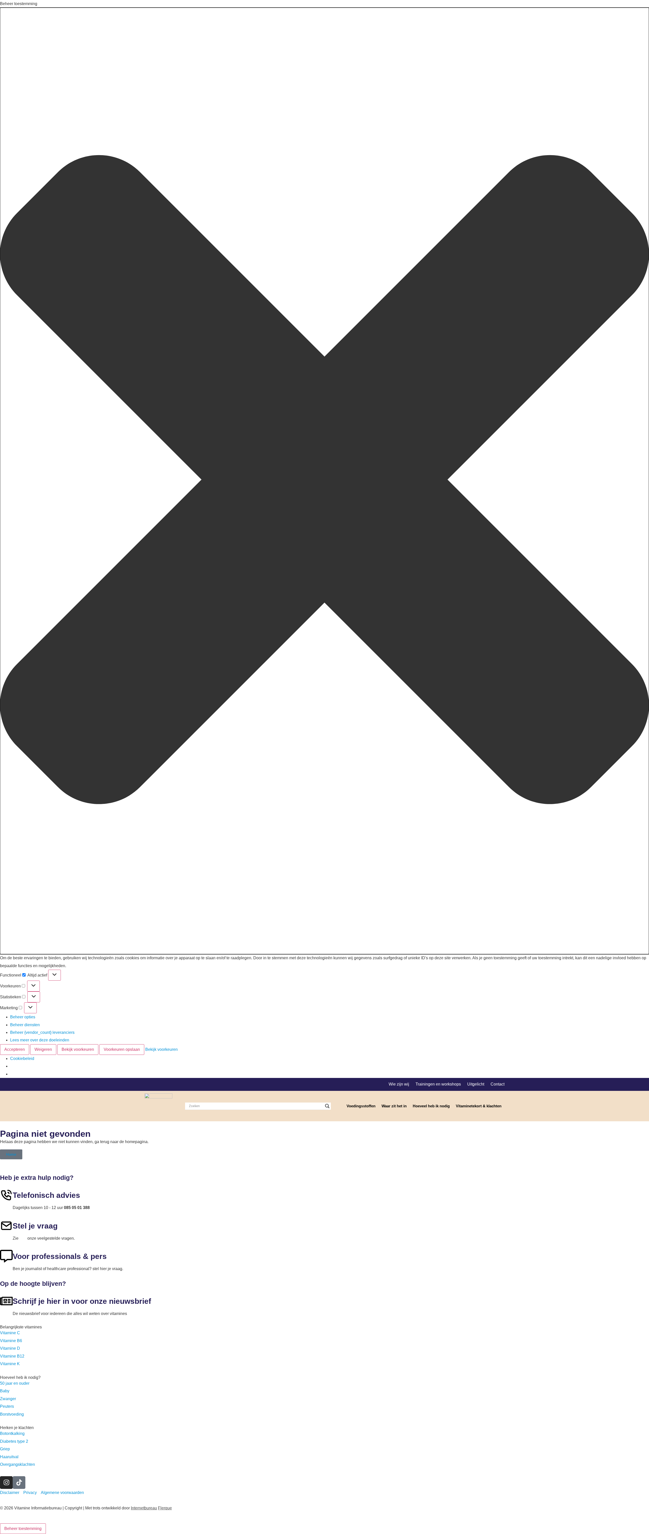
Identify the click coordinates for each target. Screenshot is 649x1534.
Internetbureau (144, 1508)
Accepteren (14, 1049)
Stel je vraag (35, 1226)
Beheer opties (22, 1017)
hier (23, 1238)
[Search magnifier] (327, 1106)
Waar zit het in (394, 1106)
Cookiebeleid (22, 1058)
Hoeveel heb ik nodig (431, 1106)
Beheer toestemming (23, 1528)
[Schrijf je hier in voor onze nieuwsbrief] (6, 1301)
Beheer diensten (25, 1025)
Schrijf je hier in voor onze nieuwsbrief (82, 1301)
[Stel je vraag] (6, 1225)
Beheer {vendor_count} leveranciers (42, 1032)
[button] (324, 481)
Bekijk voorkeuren (78, 1049)
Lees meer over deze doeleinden (39, 1040)
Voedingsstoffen (361, 1106)
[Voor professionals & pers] (6, 1256)
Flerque (165, 1508)
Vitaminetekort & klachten (478, 1106)
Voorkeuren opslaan (122, 1049)
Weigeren (43, 1049)
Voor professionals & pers (60, 1256)
